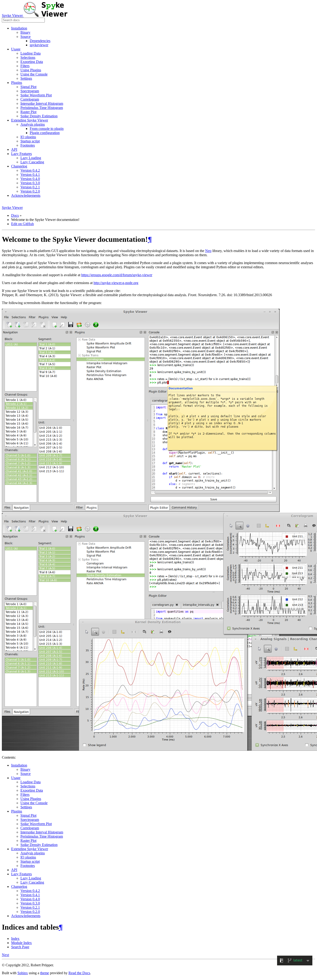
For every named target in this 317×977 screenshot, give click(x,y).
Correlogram (29, 99)
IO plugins (28, 137)
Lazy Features (21, 154)
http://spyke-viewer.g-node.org (116, 283)
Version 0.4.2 (30, 170)
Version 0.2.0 (30, 191)
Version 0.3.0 (30, 183)
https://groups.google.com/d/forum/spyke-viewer (116, 275)
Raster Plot (28, 112)
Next (5, 955)
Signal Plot (28, 87)
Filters (24, 66)
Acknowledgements (25, 195)
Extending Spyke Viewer (29, 120)
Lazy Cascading (32, 162)
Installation (19, 28)
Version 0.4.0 (30, 179)
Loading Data (30, 53)
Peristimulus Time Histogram (41, 108)
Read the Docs (79, 973)
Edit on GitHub (22, 224)
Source (25, 37)
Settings (26, 78)
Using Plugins (30, 70)
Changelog (19, 166)
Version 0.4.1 (30, 175)
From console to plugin (47, 129)
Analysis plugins (32, 124)
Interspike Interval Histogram (41, 103)
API (14, 149)
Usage (15, 49)
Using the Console (34, 74)
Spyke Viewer (13, 15)
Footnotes (27, 145)
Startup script (30, 141)
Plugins (16, 83)
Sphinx (22, 973)
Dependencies (40, 41)
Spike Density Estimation (39, 116)
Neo (208, 251)
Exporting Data (31, 62)
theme (44, 973)
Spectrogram (29, 91)
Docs (15, 215)
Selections (27, 57)
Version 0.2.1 (30, 187)
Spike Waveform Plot (36, 95)
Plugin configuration (45, 133)
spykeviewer (39, 45)
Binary (25, 32)
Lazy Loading (30, 158)
